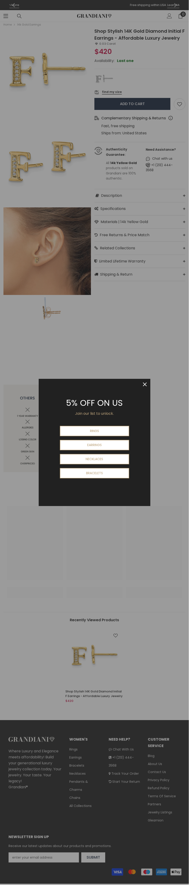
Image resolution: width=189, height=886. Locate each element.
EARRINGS (94, 445)
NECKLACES (94, 459)
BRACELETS (94, 473)
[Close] (144, 384)
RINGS (94, 431)
